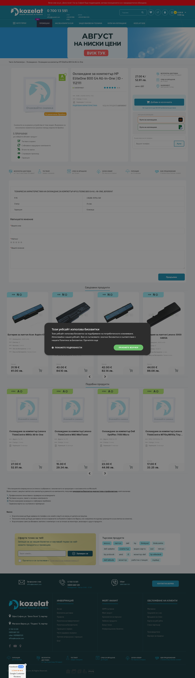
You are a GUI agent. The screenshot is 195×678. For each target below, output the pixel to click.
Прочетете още (90, 340)
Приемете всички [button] (128, 347)
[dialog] (97, 339)
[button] (67, 347)
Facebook (16, 666)
